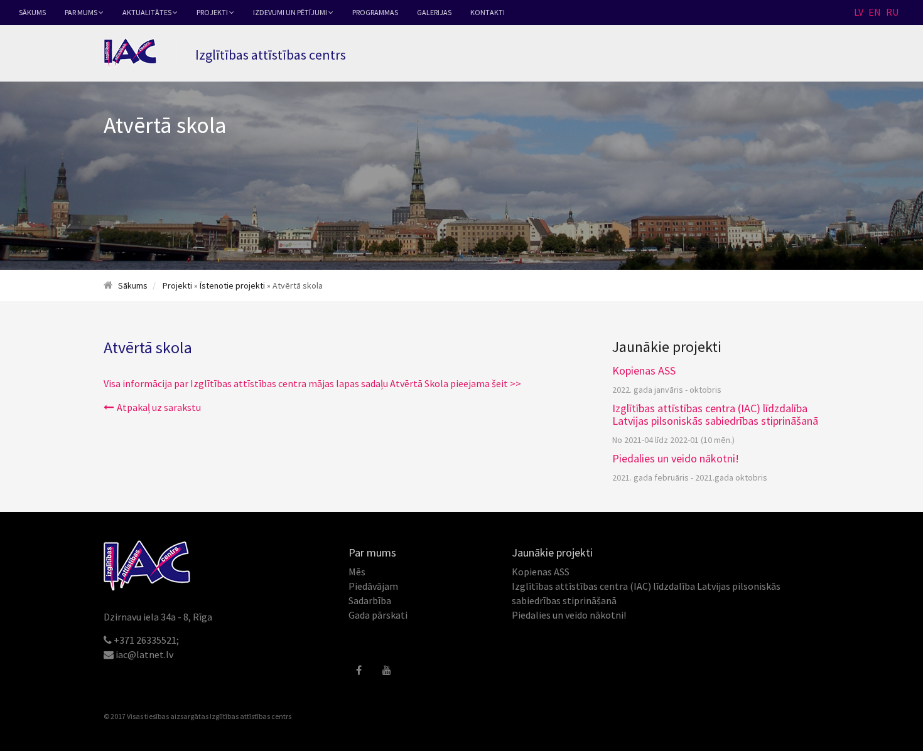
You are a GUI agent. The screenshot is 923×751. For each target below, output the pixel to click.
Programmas (375, 12)
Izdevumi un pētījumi (290, 12)
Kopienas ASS (644, 370)
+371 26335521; (146, 640)
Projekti (213, 12)
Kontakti (487, 12)
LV (858, 12)
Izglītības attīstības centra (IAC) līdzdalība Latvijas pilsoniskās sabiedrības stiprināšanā (715, 414)
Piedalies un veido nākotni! (675, 458)
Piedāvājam (373, 586)
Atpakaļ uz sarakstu (159, 407)
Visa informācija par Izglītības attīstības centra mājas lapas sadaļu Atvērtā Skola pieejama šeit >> (312, 383)
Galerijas (434, 12)
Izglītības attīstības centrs (250, 716)
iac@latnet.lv (144, 654)
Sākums (32, 12)
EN (874, 12)
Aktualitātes (147, 12)
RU (892, 12)
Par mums (82, 12)
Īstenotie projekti (232, 285)
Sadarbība (369, 600)
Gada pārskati (378, 615)
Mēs (356, 571)
